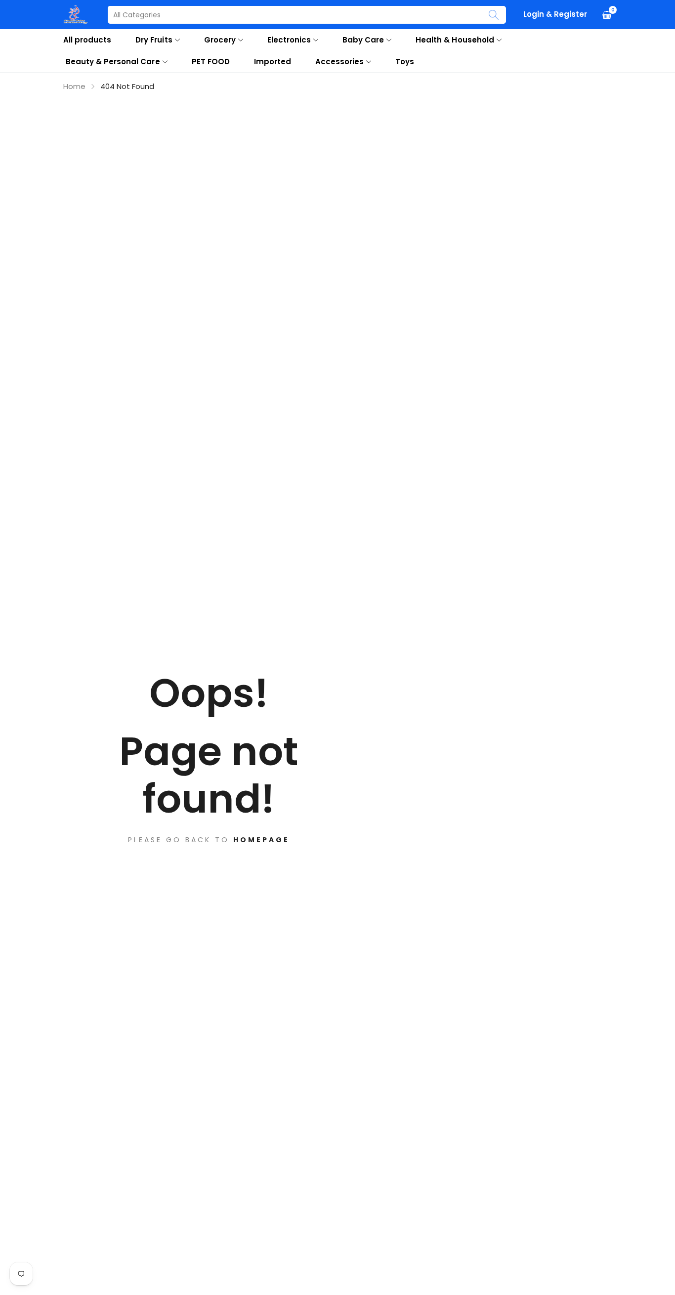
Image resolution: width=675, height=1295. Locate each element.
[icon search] (493, 15)
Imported (272, 61)
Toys (404, 61)
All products (87, 40)
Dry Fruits (153, 40)
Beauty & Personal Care (113, 61)
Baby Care (363, 40)
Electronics (289, 40)
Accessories (339, 61)
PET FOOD (211, 61)
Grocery (220, 40)
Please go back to (209, 840)
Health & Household (455, 40)
